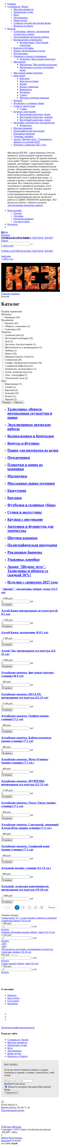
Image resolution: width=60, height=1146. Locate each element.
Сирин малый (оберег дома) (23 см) (19, 963)
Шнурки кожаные (22, 538)
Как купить (13, 998)
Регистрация (15, 1137)
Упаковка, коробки (23, 559)
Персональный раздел (12, 1110)
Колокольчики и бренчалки (30, 436)
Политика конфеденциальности (18, 1027)
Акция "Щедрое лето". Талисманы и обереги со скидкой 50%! (27, 571)
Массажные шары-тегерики (31, 483)
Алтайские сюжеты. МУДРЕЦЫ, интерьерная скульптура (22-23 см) (24, 782)
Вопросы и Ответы (17, 1056)
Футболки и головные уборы (31, 505)
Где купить (13, 1001)
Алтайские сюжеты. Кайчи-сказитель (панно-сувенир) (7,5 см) (26, 739)
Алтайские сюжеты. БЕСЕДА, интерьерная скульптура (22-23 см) (24, 696)
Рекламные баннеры (24, 552)
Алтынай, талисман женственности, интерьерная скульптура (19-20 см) (25, 888)
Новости (11, 995)
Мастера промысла (17, 1042)
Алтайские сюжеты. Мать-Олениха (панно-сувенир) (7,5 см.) (24, 761)
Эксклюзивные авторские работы (25, 205)
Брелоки (14, 498)
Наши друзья (14, 1053)
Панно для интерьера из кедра (32, 450)
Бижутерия (16, 490)
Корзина (5, 1140)
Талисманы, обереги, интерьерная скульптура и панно (29, 413)
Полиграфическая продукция (32, 545)
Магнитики (17, 476)
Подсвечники (18, 457)
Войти (5, 1137)
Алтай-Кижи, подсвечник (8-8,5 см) (24, 632)
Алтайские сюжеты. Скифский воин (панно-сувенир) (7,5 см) (25, 848)
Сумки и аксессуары (24, 512)
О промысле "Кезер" (18, 1039)
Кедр (9, 1048)
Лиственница (14, 1050)
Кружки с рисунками (25, 519)
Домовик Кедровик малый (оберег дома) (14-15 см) (28, 932)
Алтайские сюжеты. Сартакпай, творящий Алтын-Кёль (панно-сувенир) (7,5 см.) (29, 826)
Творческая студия (17, 1045)
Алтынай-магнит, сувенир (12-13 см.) (26, 868)
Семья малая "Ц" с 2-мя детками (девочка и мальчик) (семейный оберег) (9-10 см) (29, 919)
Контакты (12, 1003)
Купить (5, 929)
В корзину (7, 604)
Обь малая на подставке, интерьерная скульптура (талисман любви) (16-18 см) (27, 950)
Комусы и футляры (23, 443)
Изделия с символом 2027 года (32, 582)
